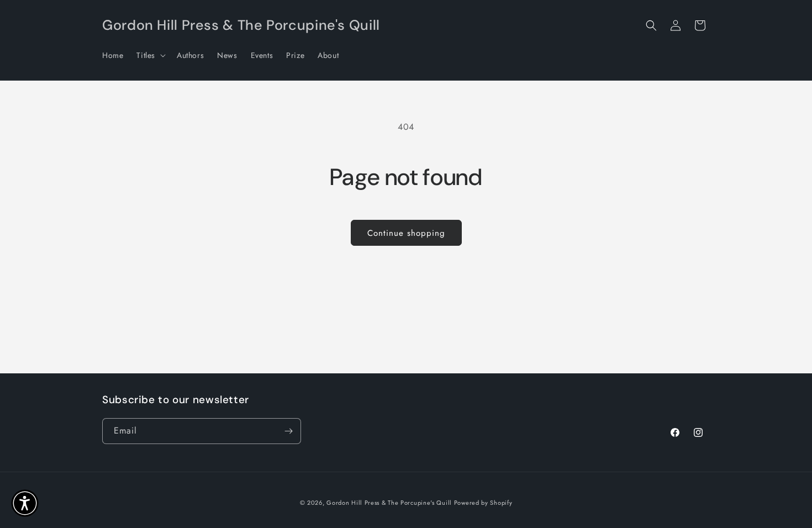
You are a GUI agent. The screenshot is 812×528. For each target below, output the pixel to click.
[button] (150, 55)
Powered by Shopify (483, 502)
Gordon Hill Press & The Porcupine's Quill (390, 502)
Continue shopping (406, 233)
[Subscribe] (288, 431)
